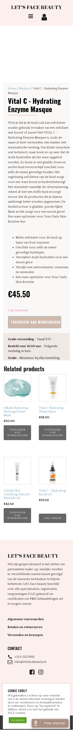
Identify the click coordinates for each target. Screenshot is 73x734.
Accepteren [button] (17, 720)
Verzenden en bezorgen (25, 635)
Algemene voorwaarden (26, 619)
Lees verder (52, 518)
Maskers (24, 88)
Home (12, 88)
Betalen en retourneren (25, 627)
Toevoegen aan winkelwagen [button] (17, 433)
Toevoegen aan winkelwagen (35, 322)
